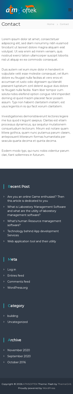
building (12, 316)
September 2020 (19, 356)
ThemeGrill (64, 384)
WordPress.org (17, 287)
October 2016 (16, 362)
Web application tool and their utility (31, 241)
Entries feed (15, 275)
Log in (11, 269)
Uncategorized (17, 322)
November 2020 (18, 350)
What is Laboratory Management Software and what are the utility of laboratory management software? (36, 211)
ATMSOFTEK (30, 384)
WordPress (49, 388)
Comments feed (18, 281)
